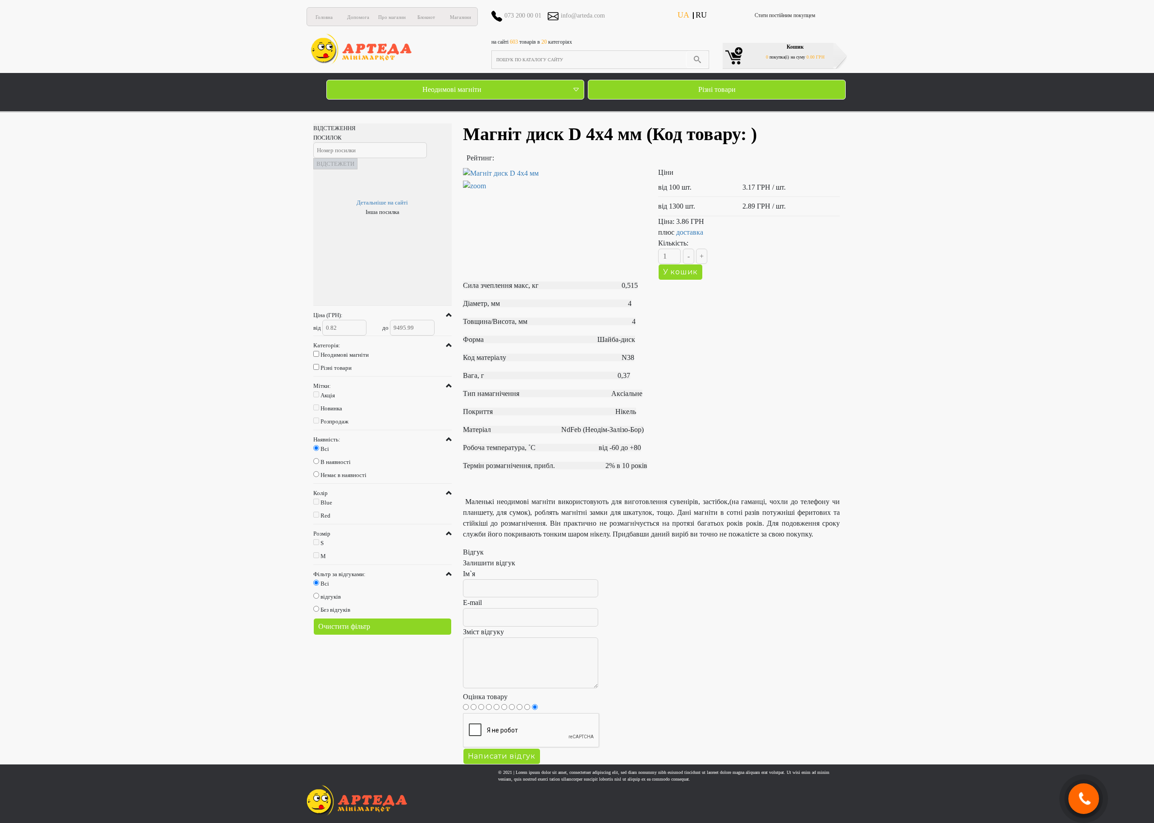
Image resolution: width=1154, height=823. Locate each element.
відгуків (331, 596)
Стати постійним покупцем (785, 15)
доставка (689, 232)
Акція (328, 395)
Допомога (358, 17)
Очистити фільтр (344, 626)
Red (325, 515)
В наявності (336, 462)
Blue (326, 502)
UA (683, 14)
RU (701, 14)
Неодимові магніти (451, 89)
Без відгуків (335, 609)
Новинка (331, 408)
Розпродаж (334, 421)
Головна (324, 17)
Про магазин (392, 17)
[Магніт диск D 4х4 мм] (554, 179)
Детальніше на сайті (382, 202)
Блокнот (426, 17)
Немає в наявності (343, 475)
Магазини (460, 17)
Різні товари (717, 89)
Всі (325, 449)
